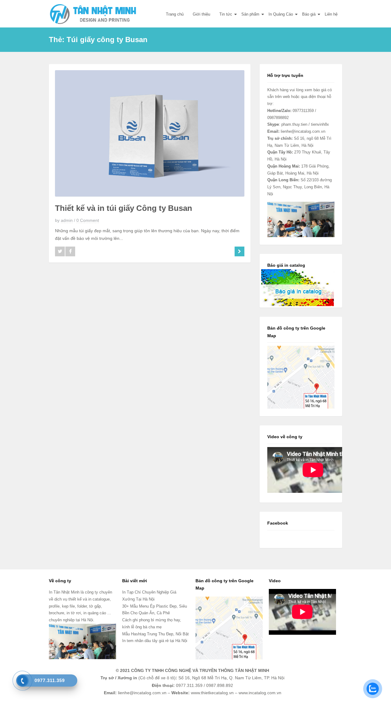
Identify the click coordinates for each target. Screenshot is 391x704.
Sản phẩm (250, 14)
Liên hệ (331, 14)
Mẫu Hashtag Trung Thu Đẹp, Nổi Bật (155, 634)
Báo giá (309, 14)
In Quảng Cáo (281, 14)
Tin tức (225, 14)
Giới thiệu (201, 14)
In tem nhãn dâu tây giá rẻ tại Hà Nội (154, 640)
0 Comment (87, 220)
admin (67, 220)
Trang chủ (175, 14)
